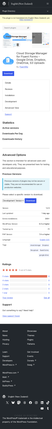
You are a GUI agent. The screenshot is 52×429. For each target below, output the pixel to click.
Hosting (5, 339)
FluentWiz (23, 67)
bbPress (7, 381)
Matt (5, 377)
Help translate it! (26, 20)
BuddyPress (9, 385)
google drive (44, 255)
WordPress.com (10, 373)
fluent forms (44, 250)
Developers (7, 360)
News (4, 335)
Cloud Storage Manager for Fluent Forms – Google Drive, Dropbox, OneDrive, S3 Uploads (31, 58)
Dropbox (45, 245)
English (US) (45, 240)
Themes (30, 335)
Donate (31, 360)
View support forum (11, 316)
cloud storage (35, 245)
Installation (10, 95)
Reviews (8, 89)
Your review (7, 297)
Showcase (32, 331)
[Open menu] (48, 3)
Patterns (31, 344)
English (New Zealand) (18, 396)
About (5, 331)
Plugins (30, 339)
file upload (34, 250)
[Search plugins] (28, 27)
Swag (31, 365)
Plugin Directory (8, 11)
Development (11, 101)
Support (8, 114)
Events (30, 356)
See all (47, 297)
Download (8, 73)
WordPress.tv (9, 365)
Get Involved (33, 352)
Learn (4, 352)
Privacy (5, 344)
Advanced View (12, 108)
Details (8, 83)
